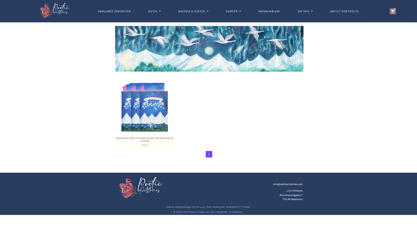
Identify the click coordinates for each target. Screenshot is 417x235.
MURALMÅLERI (269, 11)
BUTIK (153, 11)
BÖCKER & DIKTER (191, 11)
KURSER (232, 11)
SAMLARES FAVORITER (114, 11)
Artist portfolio (344, 11)
